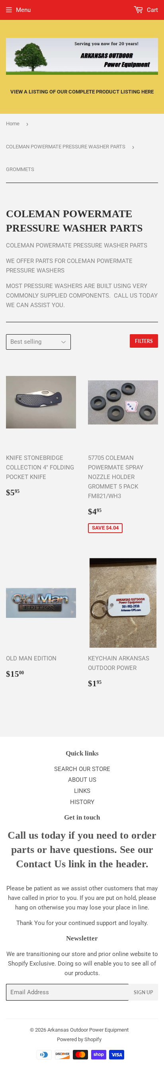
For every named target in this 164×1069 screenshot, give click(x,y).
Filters (144, 341)
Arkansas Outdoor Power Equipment (88, 1030)
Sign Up (143, 992)
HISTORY (82, 802)
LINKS (82, 790)
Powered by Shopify (79, 1039)
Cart (151, 10)
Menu (23, 10)
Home (13, 124)
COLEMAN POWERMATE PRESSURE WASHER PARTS (65, 147)
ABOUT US (82, 779)
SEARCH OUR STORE (82, 769)
